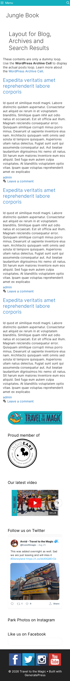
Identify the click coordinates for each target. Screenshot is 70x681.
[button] (12, 503)
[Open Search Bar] (68, 3)
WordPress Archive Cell (26, 71)
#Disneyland (17, 558)
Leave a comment (20, 181)
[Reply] (12, 603)
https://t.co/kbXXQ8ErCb (41, 558)
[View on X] (57, 541)
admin (7, 177)
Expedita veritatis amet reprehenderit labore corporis (29, 86)
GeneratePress (35, 675)
